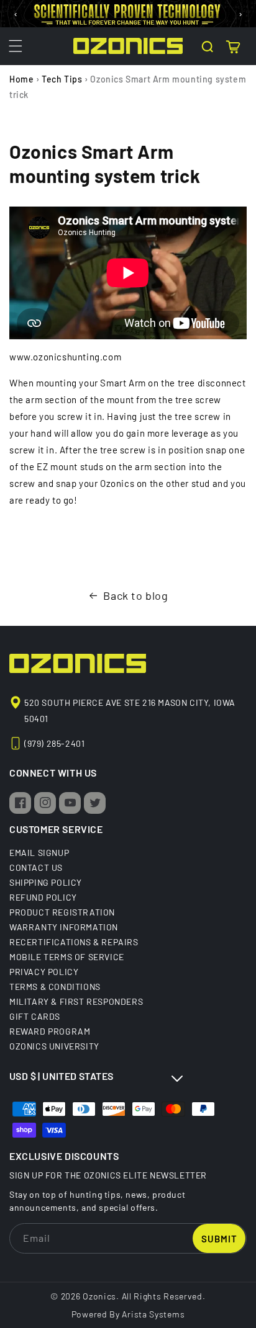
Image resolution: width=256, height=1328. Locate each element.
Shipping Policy (45, 882)
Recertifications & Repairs (74, 942)
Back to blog (135, 595)
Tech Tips (62, 79)
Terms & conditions (55, 986)
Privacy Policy (43, 971)
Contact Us (36, 867)
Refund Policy (43, 897)
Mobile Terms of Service (66, 956)
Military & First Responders (76, 1001)
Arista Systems (153, 1314)
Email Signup (39, 852)
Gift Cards (34, 1016)
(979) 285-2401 (54, 743)
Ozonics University (54, 1046)
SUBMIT (219, 1238)
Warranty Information (63, 927)
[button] (15, 46)
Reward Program (49, 1031)
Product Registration (62, 912)
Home (21, 79)
